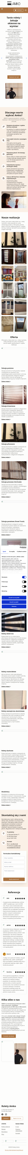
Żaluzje (3, 1129)
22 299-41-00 (16, 846)
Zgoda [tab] (4, 551)
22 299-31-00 (14, 844)
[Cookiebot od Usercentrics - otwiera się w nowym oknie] (20, 548)
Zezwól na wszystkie (14, 597)
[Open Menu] (26, 10)
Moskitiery (4, 1132)
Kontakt (18, 1133)
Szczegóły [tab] (12, 551)
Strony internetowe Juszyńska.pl (14, 1150)
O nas (17, 1127)
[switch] (24, 582)
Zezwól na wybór (14, 602)
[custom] (2, 1114)
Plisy (2, 1134)
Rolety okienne (5, 1127)
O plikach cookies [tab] (21, 551)
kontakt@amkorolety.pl (13, 847)
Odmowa (14, 606)
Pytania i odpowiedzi (19, 1130)
